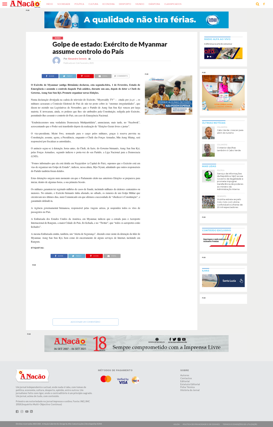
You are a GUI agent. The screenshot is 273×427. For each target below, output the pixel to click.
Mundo (140, 4)
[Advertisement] (85, 290)
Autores (184, 375)
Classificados (173, 4)
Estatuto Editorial (190, 384)
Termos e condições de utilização (240, 424)
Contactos (186, 378)
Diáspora (154, 4)
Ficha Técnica (187, 387)
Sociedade (63, 4)
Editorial (185, 381)
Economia (109, 4)
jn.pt (132, 99)
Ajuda (176, 424)
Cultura (93, 4)
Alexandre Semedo (77, 58)
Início (49, 4)
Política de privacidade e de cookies (201, 424)
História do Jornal (190, 390)
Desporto (125, 4)
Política (79, 4)
